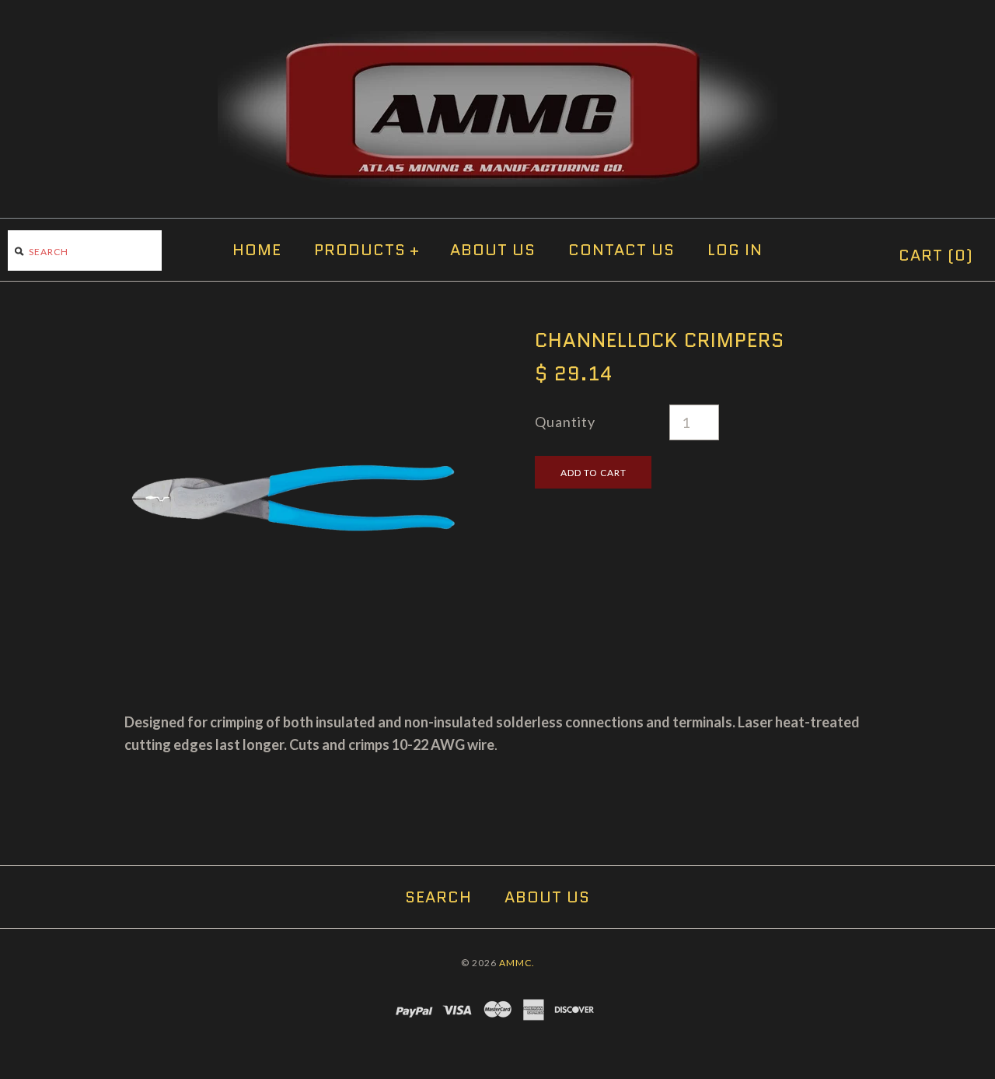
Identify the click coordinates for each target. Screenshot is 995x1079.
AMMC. (517, 963)
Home (256, 250)
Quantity (565, 421)
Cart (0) (936, 255)
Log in (735, 250)
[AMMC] (497, 42)
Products (367, 250)
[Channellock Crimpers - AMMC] (292, 339)
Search (438, 897)
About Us (493, 250)
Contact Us (621, 250)
